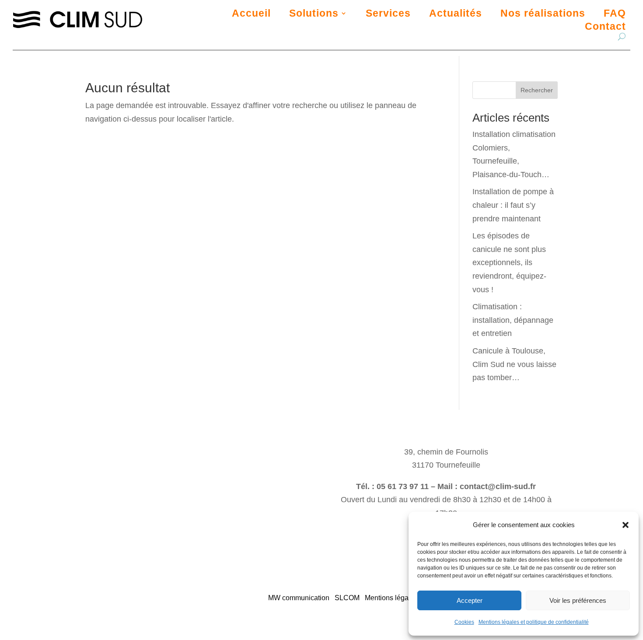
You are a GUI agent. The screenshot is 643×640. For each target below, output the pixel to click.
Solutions (314, 14)
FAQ (615, 14)
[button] (625, 525)
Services (388, 14)
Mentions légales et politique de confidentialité (534, 622)
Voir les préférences (577, 600)
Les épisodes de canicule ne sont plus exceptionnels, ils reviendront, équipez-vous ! (509, 262)
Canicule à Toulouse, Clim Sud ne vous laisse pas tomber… (514, 364)
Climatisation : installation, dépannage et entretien (512, 320)
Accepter (469, 600)
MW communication (298, 598)
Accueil (251, 14)
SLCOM (347, 598)
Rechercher (537, 90)
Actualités (455, 14)
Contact (605, 27)
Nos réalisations (542, 14)
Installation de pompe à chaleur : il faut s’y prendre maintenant (513, 205)
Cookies (464, 622)
